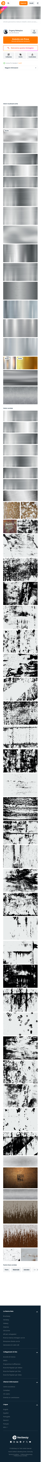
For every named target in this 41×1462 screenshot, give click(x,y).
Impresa (6, 1371)
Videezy (5, 1368)
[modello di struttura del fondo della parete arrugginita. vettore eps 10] (20, 1208)
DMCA (5, 1405)
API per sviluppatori (9, 1378)
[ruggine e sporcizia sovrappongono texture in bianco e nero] (11, 1285)
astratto (26, 1314)
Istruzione (6, 1375)
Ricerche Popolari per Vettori (12, 1412)
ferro (6, 1314)
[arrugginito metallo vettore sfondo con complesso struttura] (27, 539)
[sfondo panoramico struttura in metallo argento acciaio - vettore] (20, 253)
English (5, 1454)
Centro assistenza (9, 1431)
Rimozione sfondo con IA (11, 1386)
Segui (34, 33)
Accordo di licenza (9, 1401)
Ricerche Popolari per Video (12, 1419)
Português (6, 1461)
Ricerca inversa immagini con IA (14, 1382)
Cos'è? (20, 63)
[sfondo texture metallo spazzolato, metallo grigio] (20, 134)
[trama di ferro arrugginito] (20, 1242)
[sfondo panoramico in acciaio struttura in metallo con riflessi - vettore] (20, 197)
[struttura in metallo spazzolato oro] (13, 376)
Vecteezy (6, 1364)
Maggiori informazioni (11, 67)
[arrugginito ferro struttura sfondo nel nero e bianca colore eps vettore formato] (13, 557)
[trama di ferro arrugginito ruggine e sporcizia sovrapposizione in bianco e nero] (11, 1299)
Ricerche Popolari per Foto (12, 1415)
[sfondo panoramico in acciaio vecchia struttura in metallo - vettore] (20, 408)
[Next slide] (33, 1314)
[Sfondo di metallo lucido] (9, 362)
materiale (16, 1314)
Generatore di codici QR (11, 1389)
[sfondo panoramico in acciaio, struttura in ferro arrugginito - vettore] (20, 508)
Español (5, 1457)
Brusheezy (6, 1360)
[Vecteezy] (3, 3)
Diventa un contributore (11, 1442)
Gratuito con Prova (20, 40)
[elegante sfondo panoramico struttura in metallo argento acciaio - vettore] (20, 234)
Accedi (31, 3)
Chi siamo (6, 1438)
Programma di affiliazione (11, 1408)
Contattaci (6, 1435)
